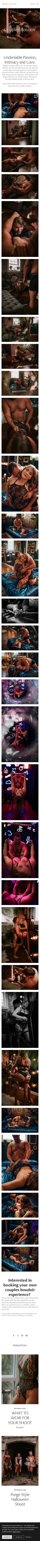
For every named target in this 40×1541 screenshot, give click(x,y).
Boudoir (20, 1427)
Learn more (16, 1532)
